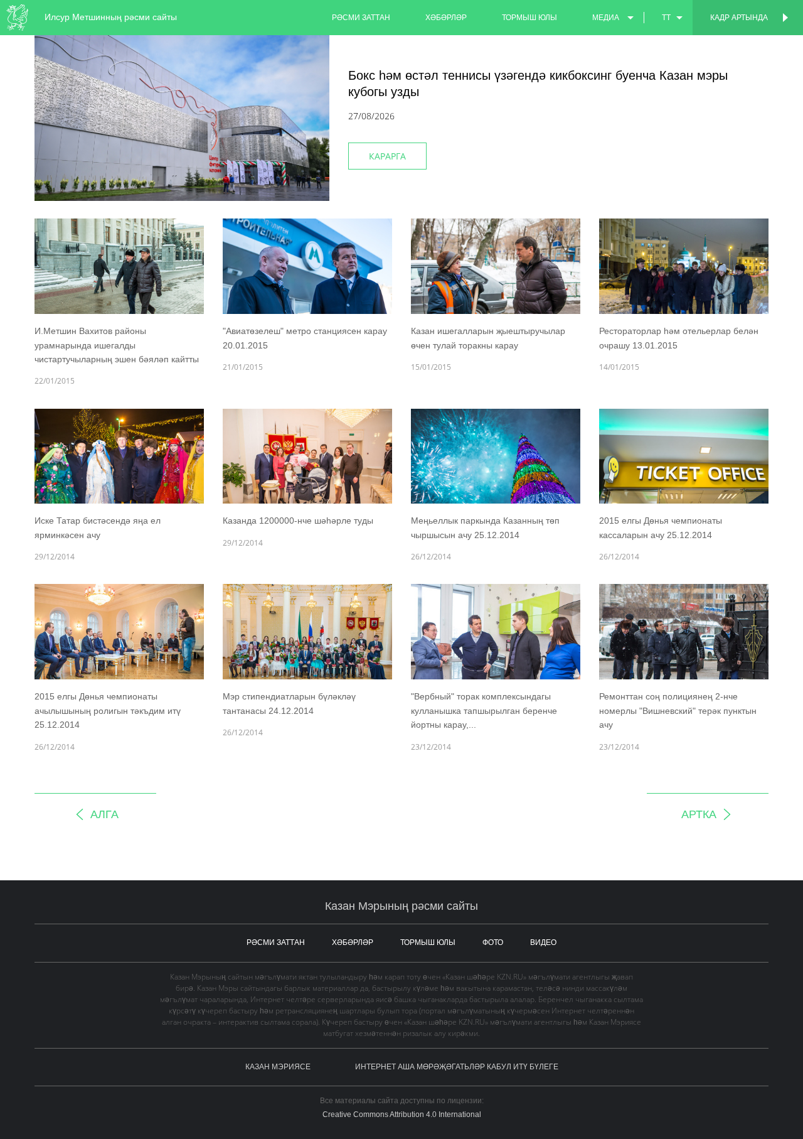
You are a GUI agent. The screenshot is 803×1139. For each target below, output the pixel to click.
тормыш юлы (529, 17)
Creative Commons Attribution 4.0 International (401, 1114)
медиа (605, 17)
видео (543, 942)
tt (666, 17)
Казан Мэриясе (278, 1066)
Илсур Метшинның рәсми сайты (111, 17)
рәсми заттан (361, 17)
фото (492, 942)
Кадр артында (739, 17)
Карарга (387, 156)
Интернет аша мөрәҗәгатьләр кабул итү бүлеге (456, 1066)
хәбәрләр (446, 17)
